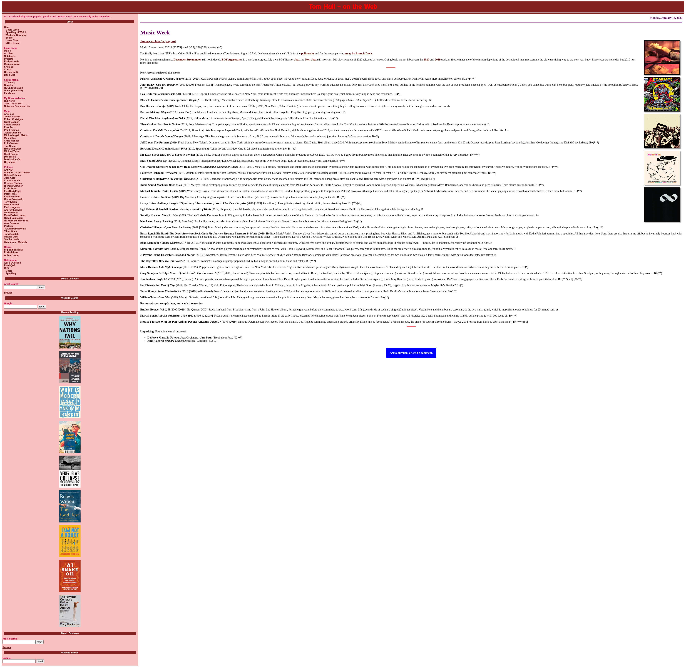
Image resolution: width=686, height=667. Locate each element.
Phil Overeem (11, 143)
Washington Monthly (15, 242)
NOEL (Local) (12, 43)
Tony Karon (10, 202)
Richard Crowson (13, 186)
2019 (438, 59)
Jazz (297, 59)
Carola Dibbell (12, 124)
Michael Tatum (12, 151)
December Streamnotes (187, 59)
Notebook (9, 56)
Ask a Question (12, 262)
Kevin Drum (10, 188)
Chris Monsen (11, 140)
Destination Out (12, 159)
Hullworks (9, 101)
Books (8, 37)
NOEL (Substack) (13, 88)
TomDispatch (11, 234)
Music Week (11, 29)
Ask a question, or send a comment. (411, 352)
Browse (8, 292)
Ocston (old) (11, 72)
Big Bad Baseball (13, 249)
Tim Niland (10, 146)
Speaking (10, 273)
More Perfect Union (14, 215)
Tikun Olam (10, 231)
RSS (6, 268)
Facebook (9, 93)
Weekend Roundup (15, 35)
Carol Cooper (11, 122)
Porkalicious (11, 252)
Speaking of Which (15, 32)
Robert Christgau (13, 119)
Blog (6, 27)
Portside (8, 226)
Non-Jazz (311, 59)
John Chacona (12, 116)
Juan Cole (9, 177)
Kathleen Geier (12, 196)
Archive (8, 53)
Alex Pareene (11, 223)
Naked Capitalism (13, 218)
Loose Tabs (11, 40)
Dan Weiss (10, 156)
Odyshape (9, 162)
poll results (307, 53)
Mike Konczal (11, 204)
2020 (426, 59)
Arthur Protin (11, 255)
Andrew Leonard (13, 210)
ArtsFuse (9, 114)
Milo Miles (10, 138)
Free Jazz (9, 127)
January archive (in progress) (158, 41)
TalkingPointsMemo (15, 228)
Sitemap (8, 66)
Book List (9, 75)
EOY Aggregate (231, 59)
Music (7, 50)
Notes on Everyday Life (17, 106)
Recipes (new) (11, 64)
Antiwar (8, 169)
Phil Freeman (11, 130)
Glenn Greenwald (13, 199)
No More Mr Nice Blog (16, 220)
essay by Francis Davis (358, 53)
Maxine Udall (11, 236)
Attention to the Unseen (17, 172)
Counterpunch (12, 180)
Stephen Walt (11, 239)
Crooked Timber (13, 183)
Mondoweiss (11, 212)
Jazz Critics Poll (13, 103)
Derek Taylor (11, 154)
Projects (8, 58)
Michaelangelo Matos (16, 135)
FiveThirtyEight (12, 191)
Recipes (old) (11, 61)
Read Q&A (9, 265)
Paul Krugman (12, 207)
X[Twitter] (9, 82)
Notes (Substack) (13, 90)
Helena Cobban (12, 175)
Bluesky (8, 85)
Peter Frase (10, 194)
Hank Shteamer (12, 148)
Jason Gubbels (12, 132)
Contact (8, 69)
